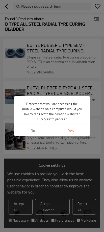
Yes (71, 130)
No (33, 130)
